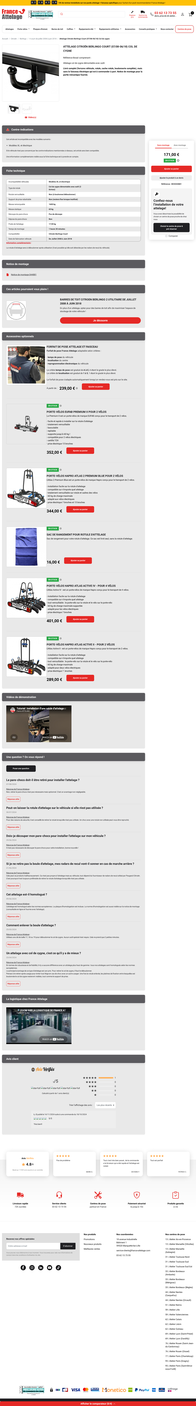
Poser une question (21, 768)
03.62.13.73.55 (123, 1255)
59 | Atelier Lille (172, 1309)
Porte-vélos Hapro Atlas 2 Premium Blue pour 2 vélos (85, 475)
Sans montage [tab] (163, 145)
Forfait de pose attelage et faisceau (72, 346)
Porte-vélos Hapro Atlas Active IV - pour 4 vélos (81, 585)
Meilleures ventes (92, 1249)
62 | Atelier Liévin (173, 1324)
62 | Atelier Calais (173, 1319)
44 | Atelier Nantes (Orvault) (178, 1300)
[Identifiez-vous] (182, 14)
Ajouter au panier (95, 387)
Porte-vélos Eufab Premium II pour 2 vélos (76, 411)
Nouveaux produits (92, 1244)
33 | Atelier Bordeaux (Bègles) (179, 1287)
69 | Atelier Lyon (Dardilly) (177, 1338)
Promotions (89, 1239)
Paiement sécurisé (137, 1203)
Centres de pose (98, 1203)
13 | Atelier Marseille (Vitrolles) (179, 1244)
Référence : (166, 184)
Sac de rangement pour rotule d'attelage (76, 534)
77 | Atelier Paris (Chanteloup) (179, 1356)
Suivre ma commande (142, 16)
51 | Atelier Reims (173, 1305)
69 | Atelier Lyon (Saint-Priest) (179, 1333)
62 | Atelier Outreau (174, 1329)
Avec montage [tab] (180, 145)
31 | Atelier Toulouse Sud (177, 1261)
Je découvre (100, 320)
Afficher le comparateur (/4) (96, 1403)
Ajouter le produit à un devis (171, 178)
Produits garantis (175, 1203)
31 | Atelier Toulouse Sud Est (178, 1266)
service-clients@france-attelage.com (133, 1250)
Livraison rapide (20, 1203)
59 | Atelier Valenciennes (176, 1314)
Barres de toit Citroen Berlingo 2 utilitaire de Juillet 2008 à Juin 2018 (98, 301)
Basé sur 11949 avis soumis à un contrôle (28, 1170)
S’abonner (68, 1246)
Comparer (173, 236)
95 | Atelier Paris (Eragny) (177, 1361)
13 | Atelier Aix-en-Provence (178, 1239)
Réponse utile (13, 799)
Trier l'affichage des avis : (81, 1105)
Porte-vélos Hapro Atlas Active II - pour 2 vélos (81, 644)
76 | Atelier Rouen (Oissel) (177, 1351)
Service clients (59, 1203)
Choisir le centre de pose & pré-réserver (171, 227)
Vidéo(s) (32, 117)
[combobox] (91, 14)
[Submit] (61, 14)
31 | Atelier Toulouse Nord (177, 1257)
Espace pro (132, 16)
